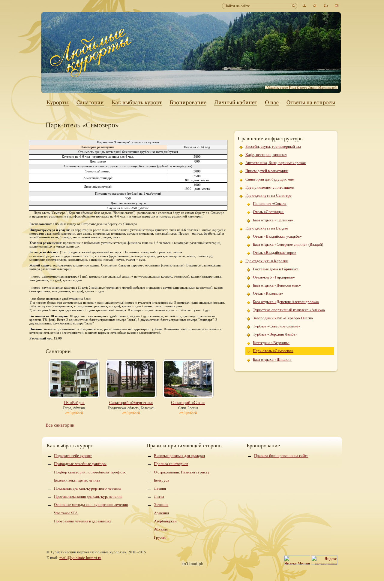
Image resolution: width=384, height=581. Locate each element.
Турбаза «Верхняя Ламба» (275, 334)
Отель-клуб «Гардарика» (274, 277)
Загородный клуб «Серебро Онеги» (283, 318)
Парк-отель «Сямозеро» (273, 350)
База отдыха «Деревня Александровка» (286, 302)
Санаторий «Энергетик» (131, 402)
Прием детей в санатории (266, 171)
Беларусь (161, 480)
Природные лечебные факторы (80, 463)
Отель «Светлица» (268, 211)
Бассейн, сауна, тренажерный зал (273, 146)
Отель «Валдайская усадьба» (277, 236)
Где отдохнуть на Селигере (268, 195)
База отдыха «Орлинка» (273, 220)
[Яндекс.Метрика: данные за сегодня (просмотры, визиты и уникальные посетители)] (297, 560)
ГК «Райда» (74, 402)
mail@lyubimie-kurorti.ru (80, 557)
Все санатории (60, 425)
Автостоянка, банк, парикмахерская (275, 162)
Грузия (160, 537)
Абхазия (161, 529)
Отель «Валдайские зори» (274, 252)
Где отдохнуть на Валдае (266, 228)
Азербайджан (165, 521)
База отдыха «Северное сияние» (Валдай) (288, 244)
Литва (159, 496)
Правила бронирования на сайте (281, 455)
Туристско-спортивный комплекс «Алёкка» (289, 310)
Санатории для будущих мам (269, 179)
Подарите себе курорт (73, 455)
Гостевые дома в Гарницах (275, 269)
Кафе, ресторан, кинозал (265, 154)
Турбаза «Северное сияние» (276, 326)
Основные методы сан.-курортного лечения (91, 504)
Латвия (160, 488)
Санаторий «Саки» (188, 402)
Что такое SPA (66, 513)
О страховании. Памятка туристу (182, 472)
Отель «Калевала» (268, 293)
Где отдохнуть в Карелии (266, 261)
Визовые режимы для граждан (179, 455)
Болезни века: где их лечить (77, 480)
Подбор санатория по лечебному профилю (90, 472)
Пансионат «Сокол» (269, 203)
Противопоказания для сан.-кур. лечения (88, 496)
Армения (161, 513)
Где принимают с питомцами (269, 187)
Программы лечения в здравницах (82, 521)
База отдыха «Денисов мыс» (277, 285)
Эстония (161, 504)
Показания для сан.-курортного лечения (87, 488)
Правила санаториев (171, 463)
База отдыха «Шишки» (272, 359)
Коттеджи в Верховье (271, 342)
